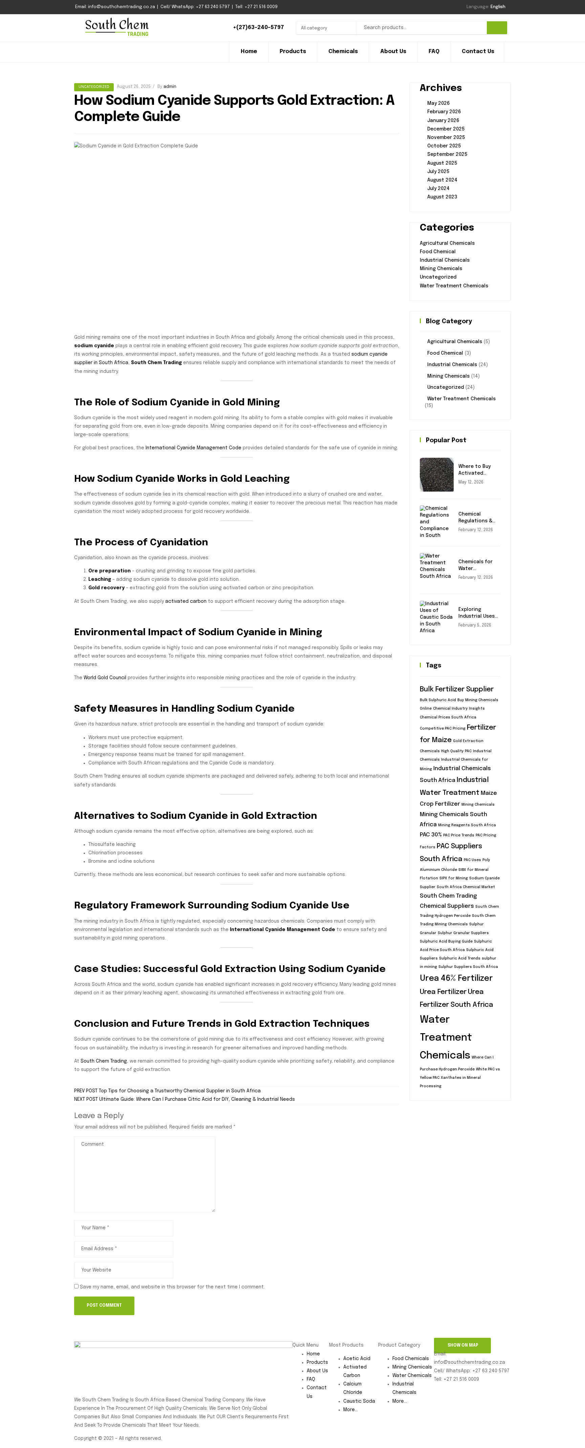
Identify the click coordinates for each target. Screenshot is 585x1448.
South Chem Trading (104, 1061)
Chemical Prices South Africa (448, 717)
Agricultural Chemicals (447, 243)
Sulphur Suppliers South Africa (468, 967)
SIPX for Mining (453, 878)
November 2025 (446, 137)
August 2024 (442, 180)
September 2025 (447, 154)
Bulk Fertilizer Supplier (457, 689)
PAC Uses (472, 860)
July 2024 (438, 188)
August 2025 (442, 163)
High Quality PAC (456, 751)
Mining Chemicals (441, 268)
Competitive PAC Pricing (442, 729)
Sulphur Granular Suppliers (463, 933)
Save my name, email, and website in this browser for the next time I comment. (172, 1287)
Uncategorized (94, 87)
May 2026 (438, 103)
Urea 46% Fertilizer (456, 978)
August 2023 (442, 197)
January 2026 (443, 120)
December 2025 (446, 129)
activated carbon (186, 601)
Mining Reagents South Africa (467, 825)
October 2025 (444, 146)
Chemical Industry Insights (459, 709)
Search (497, 27)
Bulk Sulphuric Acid (438, 700)
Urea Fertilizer (443, 992)
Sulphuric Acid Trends (459, 958)
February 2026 (444, 112)
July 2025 (438, 171)
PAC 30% (431, 835)
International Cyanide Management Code (193, 448)
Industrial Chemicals (445, 260)
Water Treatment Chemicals (454, 286)
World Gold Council (105, 677)
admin (170, 87)
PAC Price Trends (458, 835)
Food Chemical (438, 252)
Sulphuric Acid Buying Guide (446, 942)
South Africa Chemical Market (466, 887)
